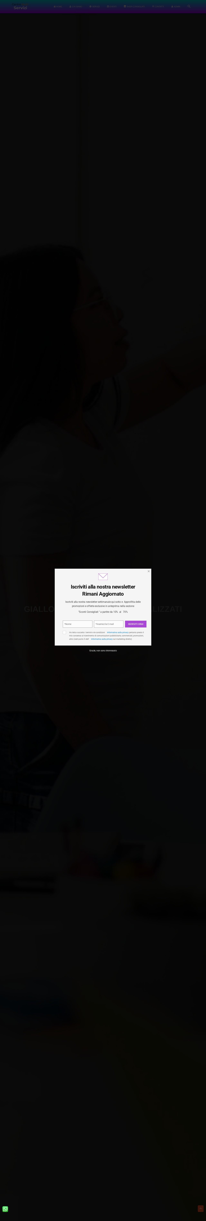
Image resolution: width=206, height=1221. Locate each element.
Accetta (74, 629)
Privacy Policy (120, 619)
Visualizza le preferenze (130, 629)
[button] (143, 589)
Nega (101, 629)
